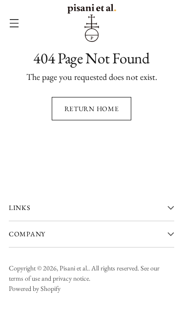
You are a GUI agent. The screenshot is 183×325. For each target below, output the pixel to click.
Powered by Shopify (35, 288)
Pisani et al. (74, 268)
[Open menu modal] (14, 23)
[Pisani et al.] (91, 23)
